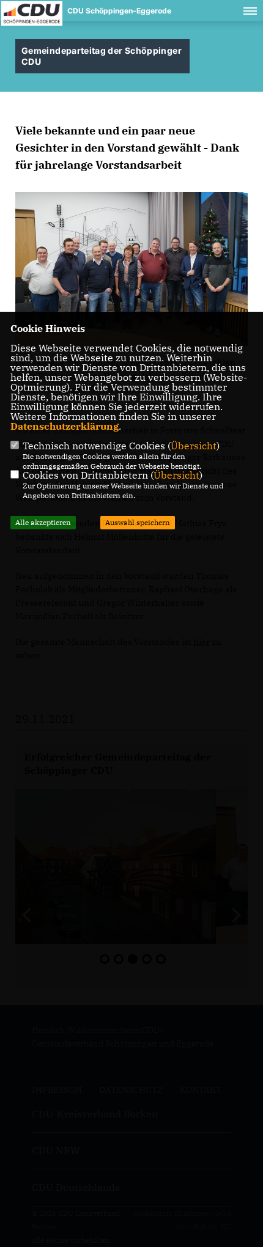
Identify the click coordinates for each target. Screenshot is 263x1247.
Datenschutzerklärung (64, 426)
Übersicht (194, 446)
